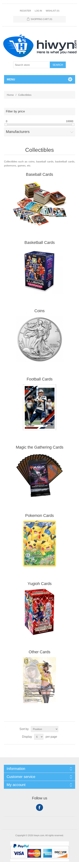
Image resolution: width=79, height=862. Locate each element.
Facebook (39, 807)
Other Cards (39, 652)
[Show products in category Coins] (39, 339)
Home (10, 94)
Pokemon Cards (39, 515)
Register (25, 11)
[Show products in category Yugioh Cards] (39, 612)
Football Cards (40, 379)
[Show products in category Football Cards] (39, 407)
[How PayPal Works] (39, 860)
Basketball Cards (39, 242)
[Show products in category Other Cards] (39, 680)
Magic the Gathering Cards (39, 447)
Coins (39, 311)
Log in (38, 11)
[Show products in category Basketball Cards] (39, 271)
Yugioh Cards (40, 583)
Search (58, 64)
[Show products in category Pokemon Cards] (39, 544)
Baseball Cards (39, 174)
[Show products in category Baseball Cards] (39, 203)
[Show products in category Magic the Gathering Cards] (39, 475)
